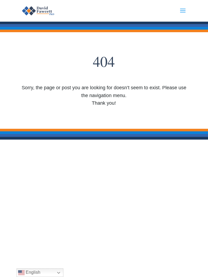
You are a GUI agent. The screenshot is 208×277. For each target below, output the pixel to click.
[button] (182, 14)
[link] (41, 10)
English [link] (32, 272)
